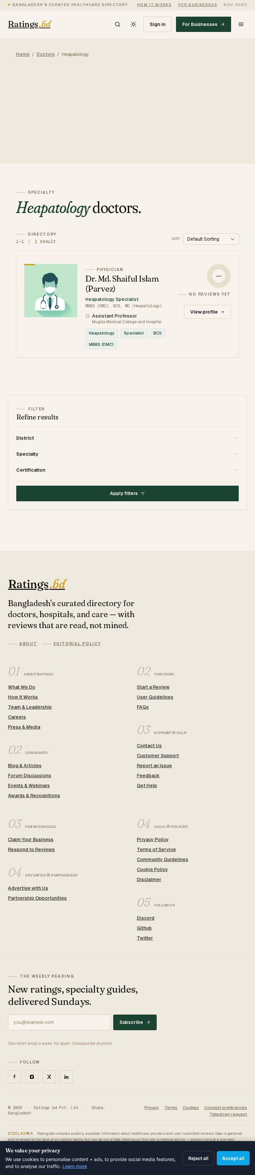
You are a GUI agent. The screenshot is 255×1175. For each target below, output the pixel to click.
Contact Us (149, 746)
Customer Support (158, 756)
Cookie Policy (152, 869)
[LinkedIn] (66, 1076)
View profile (204, 312)
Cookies (191, 1107)
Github (144, 928)
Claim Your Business (30, 839)
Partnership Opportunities (37, 898)
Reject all (198, 1158)
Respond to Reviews (31, 849)
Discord (145, 918)
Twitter (145, 938)
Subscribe (131, 1022)
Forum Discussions (29, 776)
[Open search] (118, 24)
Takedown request (228, 1114)
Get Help (147, 786)
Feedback (148, 776)
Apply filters (123, 493)
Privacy (151, 1107)
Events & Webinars (29, 786)
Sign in (158, 24)
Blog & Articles (25, 766)
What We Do (21, 687)
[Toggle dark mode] (133, 24)
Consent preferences (225, 1107)
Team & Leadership (30, 707)
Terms (170, 1107)
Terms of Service (156, 849)
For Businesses (199, 24)
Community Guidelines (162, 859)
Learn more (74, 1166)
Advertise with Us (28, 888)
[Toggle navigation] (241, 24)
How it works (154, 4)
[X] (49, 1076)
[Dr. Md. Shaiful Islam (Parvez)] (127, 306)
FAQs (143, 707)
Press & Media (24, 727)
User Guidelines (155, 697)
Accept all (233, 1158)
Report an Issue (154, 766)
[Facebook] (14, 1076)
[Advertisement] (127, 116)
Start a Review (153, 687)
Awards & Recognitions (34, 796)
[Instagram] (32, 1076)
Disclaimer (149, 879)
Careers (17, 717)
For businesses (197, 4)
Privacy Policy (153, 839)
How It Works (23, 697)
